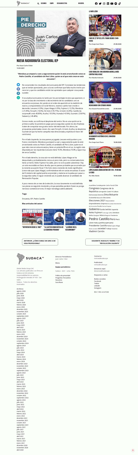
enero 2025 (21, 334)
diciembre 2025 (22, 309)
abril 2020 (20, 450)
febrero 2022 (21, 414)
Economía (92, 197)
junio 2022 (20, 404)
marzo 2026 (21, 302)
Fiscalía (99, 206)
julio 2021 (20, 429)
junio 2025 (20, 323)
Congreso (94, 188)
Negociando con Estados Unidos (100, 105)
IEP (31, 199)
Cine (116, 185)
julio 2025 (20, 321)
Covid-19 (110, 192)
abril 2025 (20, 327)
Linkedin (97, 286)
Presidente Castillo (98, 225)
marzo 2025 (21, 330)
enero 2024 (21, 361)
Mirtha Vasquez (94, 215)
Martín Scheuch (97, 78)
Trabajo (108, 229)
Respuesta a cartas (100, 275)
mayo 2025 (21, 325)
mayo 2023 (21, 380)
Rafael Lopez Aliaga (113, 226)
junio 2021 (20, 432)
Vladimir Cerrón (96, 231)
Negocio (107, 215)
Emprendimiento (94, 203)
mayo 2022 (21, 407)
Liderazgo (106, 213)
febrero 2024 (21, 359)
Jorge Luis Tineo (98, 44)
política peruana (106, 222)
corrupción (102, 191)
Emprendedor (110, 201)
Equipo (51, 3)
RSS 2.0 (101, 292)
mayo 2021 (21, 434)
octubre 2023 (21, 368)
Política (96, 223)
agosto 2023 (21, 373)
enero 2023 (21, 389)
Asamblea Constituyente (97, 185)
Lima (110, 213)
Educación (99, 198)
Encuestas (110, 203)
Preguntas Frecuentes (63, 278)
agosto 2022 (21, 400)
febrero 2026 (21, 305)
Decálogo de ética (62, 3)
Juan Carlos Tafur (26, 66)
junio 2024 (20, 350)
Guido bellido (105, 209)
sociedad (102, 228)
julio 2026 (20, 293)
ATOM (106, 292)
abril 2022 (20, 409)
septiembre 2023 (22, 370)
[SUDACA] (23, 4)
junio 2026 (20, 296)
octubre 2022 (21, 395)
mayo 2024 (21, 352)
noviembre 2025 (22, 311)
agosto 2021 (21, 427)
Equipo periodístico (62, 267)
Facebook (97, 281)
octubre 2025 (21, 314)
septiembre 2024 (22, 343)
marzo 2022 (21, 411)
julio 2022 (20, 402)
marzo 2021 (21, 439)
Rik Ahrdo (95, 176)
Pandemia (114, 215)
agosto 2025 (21, 318)
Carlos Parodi (110, 185)
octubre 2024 (21, 341)
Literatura (115, 213)
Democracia (93, 195)
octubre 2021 (21, 423)
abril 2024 (20, 355)
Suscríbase (59, 282)
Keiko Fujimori (95, 212)
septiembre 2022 (22, 398)
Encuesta (25, 199)
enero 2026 (21, 307)
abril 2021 (20, 436)
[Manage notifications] (133, 450)
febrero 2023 (21, 386)
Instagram (97, 288)
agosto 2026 (21, 291)
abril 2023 (20, 382)
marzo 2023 (21, 384)
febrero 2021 (21, 441)
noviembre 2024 (22, 339)
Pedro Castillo (39, 199)
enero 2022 (21, 416)
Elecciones (107, 198)
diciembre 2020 (22, 445)
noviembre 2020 (22, 448)
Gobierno (94, 209)
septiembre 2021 (22, 425)
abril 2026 (20, 300)
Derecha (101, 195)
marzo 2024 (21, 357)
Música (102, 215)
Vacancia (114, 229)
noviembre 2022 (22, 393)
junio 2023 (20, 377)
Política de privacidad (62, 275)
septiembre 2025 (22, 316)
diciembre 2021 (22, 418)
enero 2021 (21, 443)
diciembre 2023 (22, 364)
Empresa (104, 203)
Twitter (96, 283)
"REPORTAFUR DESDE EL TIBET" (32, 227)
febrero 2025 (21, 332)
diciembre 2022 (22, 391)
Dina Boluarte (111, 194)
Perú (112, 219)
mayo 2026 (21, 298)
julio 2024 (20, 348)
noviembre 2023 (22, 366)
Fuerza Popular (106, 206)
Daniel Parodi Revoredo (100, 109)
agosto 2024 (21, 346)
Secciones (43, 3)
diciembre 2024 (22, 336)
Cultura (115, 192)
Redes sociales (93, 228)
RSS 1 (96, 292)
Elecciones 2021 (97, 200)
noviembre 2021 (22, 420)
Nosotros (58, 280)
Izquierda (115, 209)
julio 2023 (20, 375)
